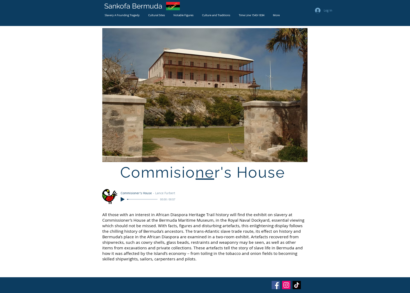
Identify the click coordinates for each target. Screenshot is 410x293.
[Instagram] (286, 285)
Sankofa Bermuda (133, 6)
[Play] (122, 199)
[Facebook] (276, 285)
